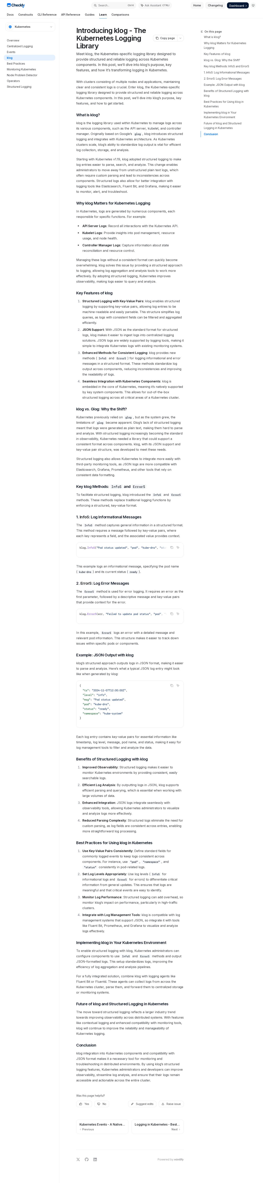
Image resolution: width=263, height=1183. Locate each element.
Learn (103, 14)
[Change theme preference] (253, 5)
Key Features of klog (217, 54)
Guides (90, 14)
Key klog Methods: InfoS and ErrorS (226, 66)
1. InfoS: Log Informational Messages (227, 72)
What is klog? (212, 37)
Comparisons (120, 14)
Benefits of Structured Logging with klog (226, 93)
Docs (10, 14)
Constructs (25, 14)
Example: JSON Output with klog (224, 84)
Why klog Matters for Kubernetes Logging (225, 45)
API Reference (70, 14)
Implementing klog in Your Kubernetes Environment (220, 115)
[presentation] (129, 550)
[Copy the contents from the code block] (171, 547)
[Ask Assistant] (177, 547)
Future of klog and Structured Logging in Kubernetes (222, 126)
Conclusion (211, 134)
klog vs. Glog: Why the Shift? (222, 60)
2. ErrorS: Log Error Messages (223, 78)
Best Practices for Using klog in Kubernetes (224, 104)
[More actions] (180, 38)
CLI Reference (47, 14)
